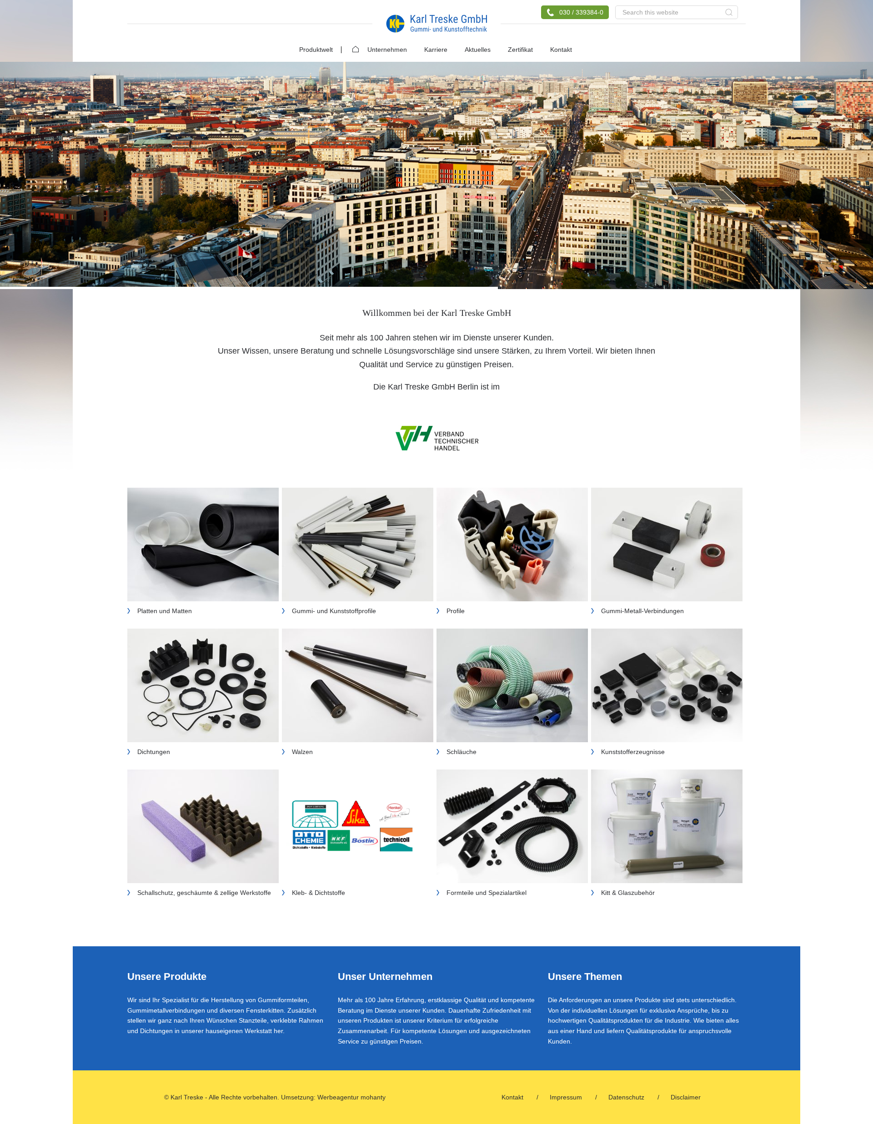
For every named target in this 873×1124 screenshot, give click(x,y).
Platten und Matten (164, 610)
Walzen (302, 751)
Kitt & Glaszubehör (628, 892)
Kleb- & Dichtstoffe (318, 892)
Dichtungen (153, 751)
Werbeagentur (338, 1097)
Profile (456, 610)
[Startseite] (351, 46)
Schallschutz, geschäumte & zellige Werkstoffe (204, 892)
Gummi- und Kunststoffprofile (334, 610)
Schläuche (462, 751)
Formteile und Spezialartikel (487, 892)
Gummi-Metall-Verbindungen (642, 610)
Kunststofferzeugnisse (633, 751)
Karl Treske (436, 24)
